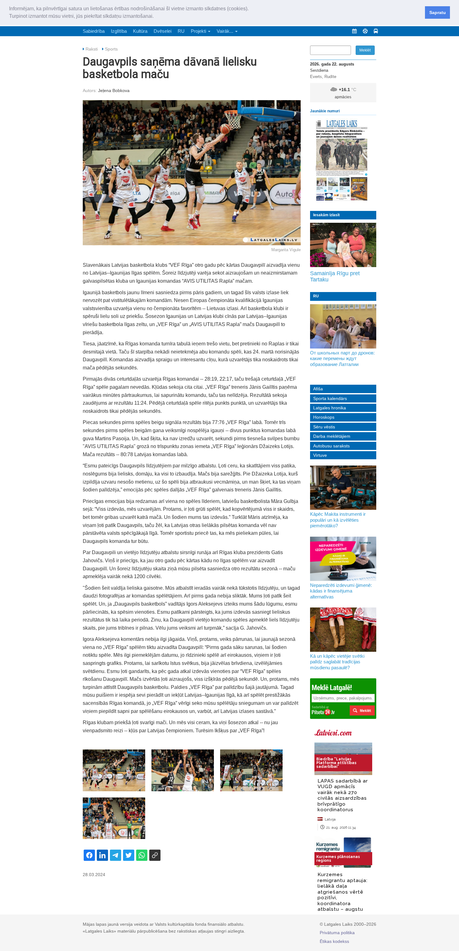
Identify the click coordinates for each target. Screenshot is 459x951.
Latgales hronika (329, 407)
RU (181, 31)
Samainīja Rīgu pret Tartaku (335, 276)
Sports (111, 48)
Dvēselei (162, 31)
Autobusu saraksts (331, 445)
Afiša (318, 388)
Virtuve (320, 455)
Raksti (92, 48)
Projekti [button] (199, 31)
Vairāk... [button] (225, 31)
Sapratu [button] (437, 12)
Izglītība (119, 31)
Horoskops (323, 417)
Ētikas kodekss (334, 941)
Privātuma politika (337, 932)
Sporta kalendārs (330, 398)
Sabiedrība (94, 31)
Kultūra (140, 31)
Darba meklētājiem (331, 436)
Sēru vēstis (324, 426)
